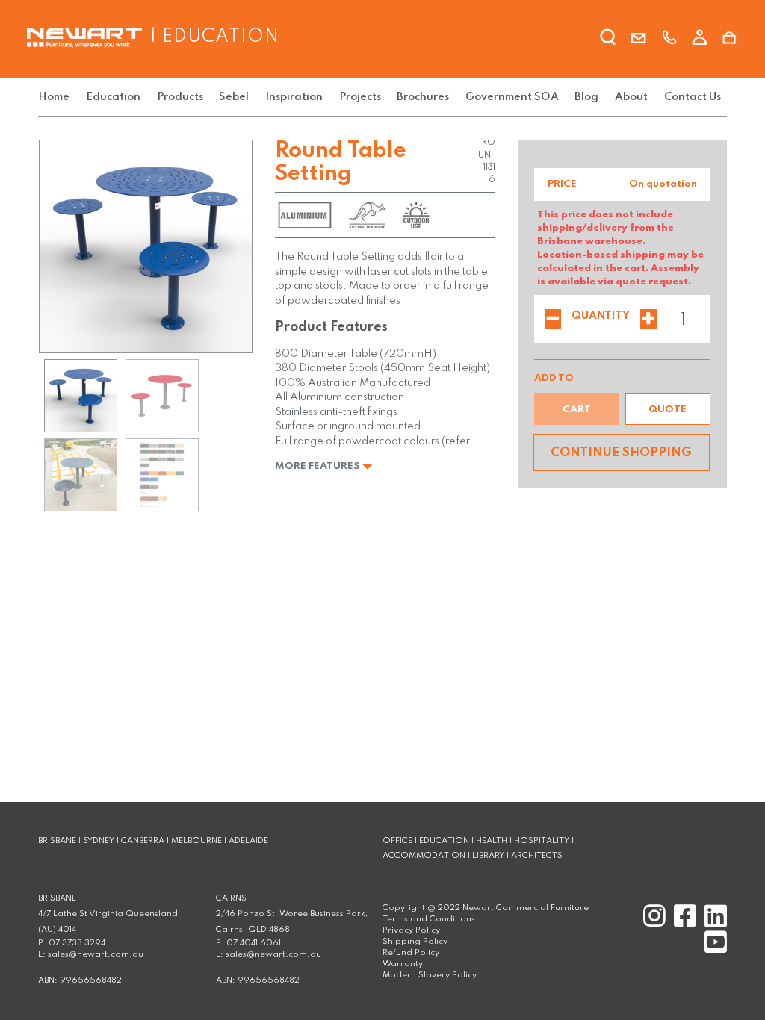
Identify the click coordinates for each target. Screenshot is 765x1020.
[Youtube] (713, 949)
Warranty (402, 964)
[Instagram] (652, 922)
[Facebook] (683, 922)
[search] (608, 40)
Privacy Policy (411, 930)
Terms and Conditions (428, 919)
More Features (318, 466)
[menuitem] (56, 97)
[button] (667, 409)
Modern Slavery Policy (429, 975)
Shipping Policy (414, 941)
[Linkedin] (713, 922)
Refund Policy (410, 952)
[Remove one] (553, 320)
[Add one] (648, 320)
